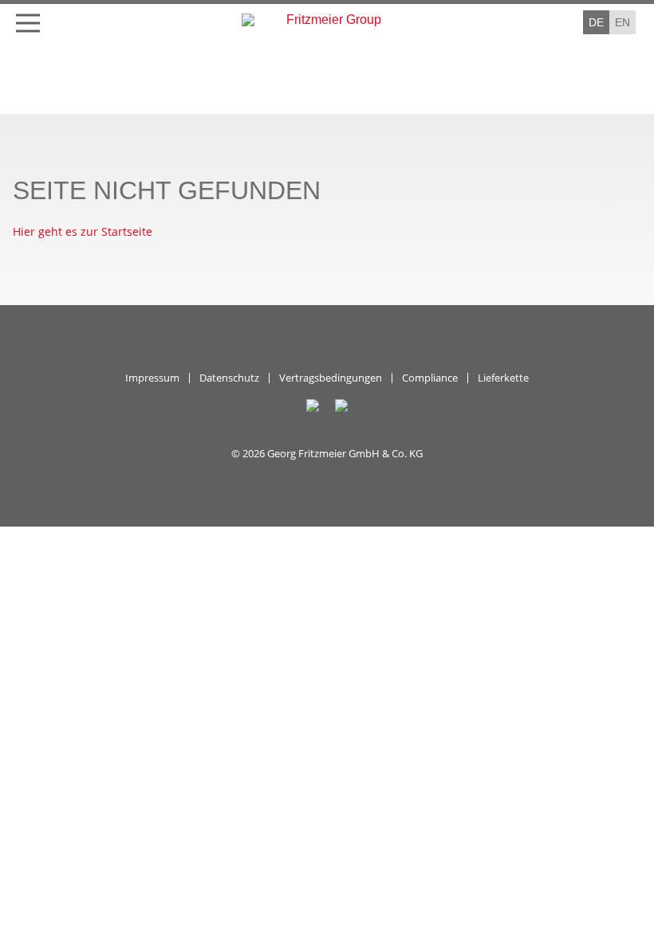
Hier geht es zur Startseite (82, 231)
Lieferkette (503, 378)
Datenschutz (229, 378)
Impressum (152, 378)
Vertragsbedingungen (330, 378)
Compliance (430, 378)
